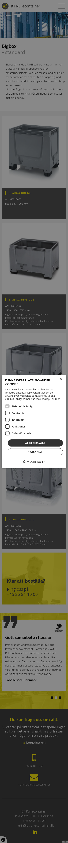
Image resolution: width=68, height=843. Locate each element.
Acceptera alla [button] (35, 442)
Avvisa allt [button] (35, 451)
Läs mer (55, 398)
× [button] (60, 379)
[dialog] (34, 421)
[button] (34, 462)
